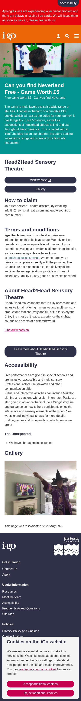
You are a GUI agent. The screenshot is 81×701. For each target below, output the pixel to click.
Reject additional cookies (40, 693)
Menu (76, 36)
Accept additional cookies (40, 684)
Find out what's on (17, 330)
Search (67, 36)
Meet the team (11, 597)
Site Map (8, 614)
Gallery (40, 189)
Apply (6, 574)
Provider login (58, 36)
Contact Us (9, 569)
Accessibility (10, 602)
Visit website (26, 179)
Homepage (9, 36)
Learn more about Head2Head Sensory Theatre (40, 351)
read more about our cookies (37, 669)
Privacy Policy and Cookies (20, 631)
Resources (9, 591)
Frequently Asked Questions (21, 608)
